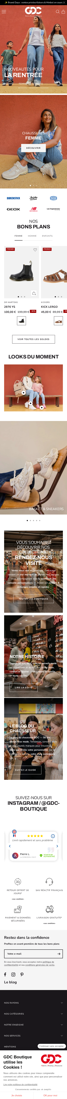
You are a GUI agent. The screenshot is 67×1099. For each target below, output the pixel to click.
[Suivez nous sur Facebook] (5, 974)
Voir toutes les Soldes (34, 339)
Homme (9, 83)
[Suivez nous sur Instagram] (13, 974)
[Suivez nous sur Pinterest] (21, 974)
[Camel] (58, 320)
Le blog (10, 982)
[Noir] (21, 320)
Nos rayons (11, 1003)
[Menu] (4, 12)
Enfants (37, 83)
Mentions (10, 1046)
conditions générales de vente (39, 965)
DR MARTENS (11, 302)
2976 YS (9, 307)
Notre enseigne (14, 1024)
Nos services (12, 1035)
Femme (23, 83)
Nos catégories (14, 1013)
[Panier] (63, 12)
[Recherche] (58, 12)
